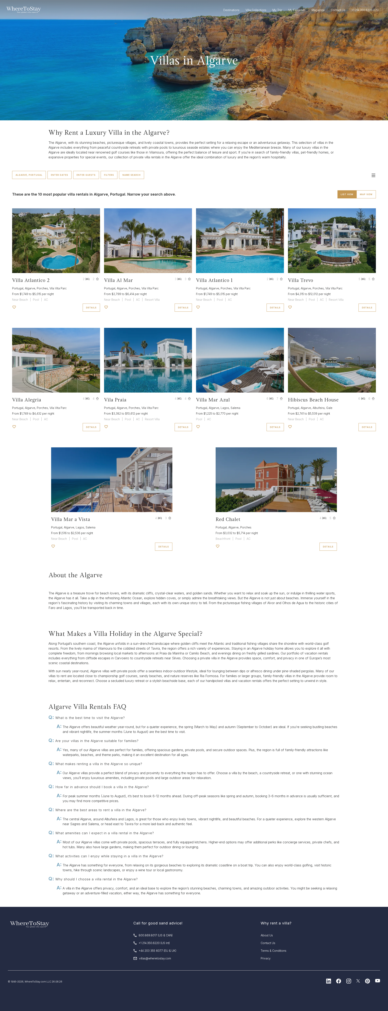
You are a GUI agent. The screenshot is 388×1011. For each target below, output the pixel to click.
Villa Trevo (300, 280)
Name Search (131, 175)
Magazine (318, 10)
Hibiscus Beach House (313, 399)
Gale (329, 408)
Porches (42, 288)
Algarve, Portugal (29, 175)
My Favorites (297, 10)
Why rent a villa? (276, 923)
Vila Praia (115, 399)
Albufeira (319, 408)
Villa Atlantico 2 (31, 280)
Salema (235, 408)
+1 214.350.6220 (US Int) (154, 943)
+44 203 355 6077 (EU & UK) (157, 950)
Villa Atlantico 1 (214, 280)
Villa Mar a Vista (70, 519)
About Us (267, 935)
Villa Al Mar (118, 280)
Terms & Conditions (273, 950)
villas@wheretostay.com (155, 958)
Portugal (17, 288)
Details (91, 307)
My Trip (277, 10)
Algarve (30, 288)
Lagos (225, 408)
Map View (366, 194)
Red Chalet (228, 519)
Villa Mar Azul (213, 399)
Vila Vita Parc (58, 288)
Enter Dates (59, 175)
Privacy (266, 958)
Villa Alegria (26, 399)
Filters (109, 175)
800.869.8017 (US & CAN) (156, 935)
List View (347, 194)
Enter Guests (86, 175)
